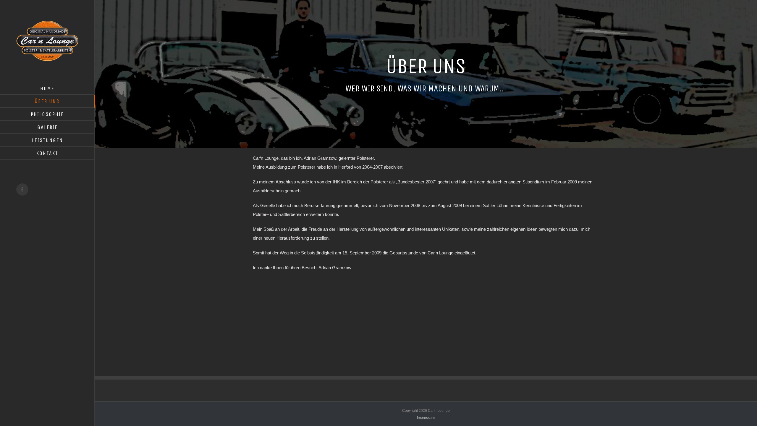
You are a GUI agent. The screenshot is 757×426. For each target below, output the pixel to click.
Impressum (426, 418)
